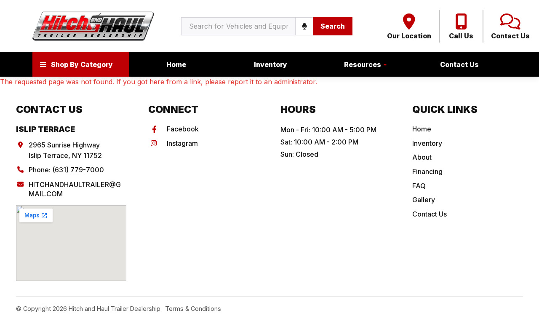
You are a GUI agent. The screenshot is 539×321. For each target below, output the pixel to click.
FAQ (419, 186)
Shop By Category (82, 64)
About (422, 157)
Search (332, 26)
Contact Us (459, 64)
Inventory (270, 64)
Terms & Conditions (193, 308)
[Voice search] (304, 26)
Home (176, 64)
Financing (427, 171)
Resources (362, 64)
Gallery (423, 199)
